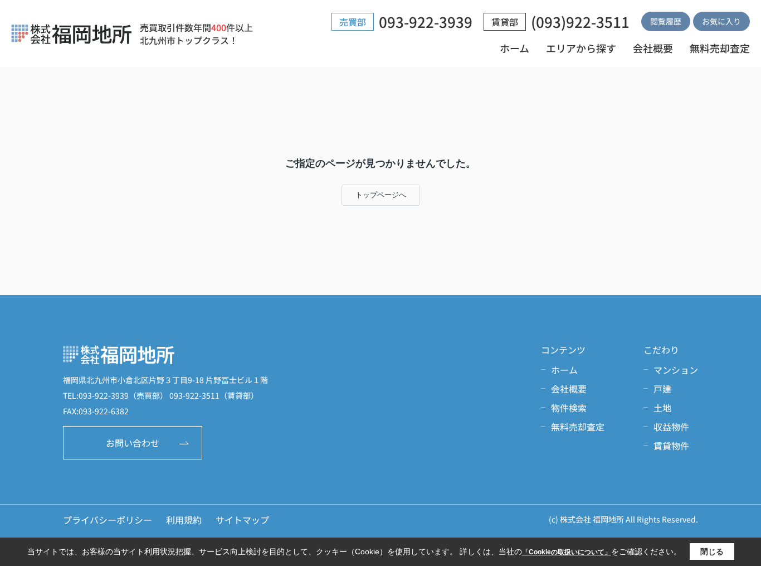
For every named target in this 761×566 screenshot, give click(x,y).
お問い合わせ (132, 442)
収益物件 (671, 426)
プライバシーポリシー (107, 519)
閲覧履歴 (665, 21)
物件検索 (569, 407)
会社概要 (653, 48)
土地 (662, 407)
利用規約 (184, 519)
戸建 (662, 388)
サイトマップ (242, 519)
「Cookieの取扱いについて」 (566, 552)
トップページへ (380, 195)
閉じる (712, 551)
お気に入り (721, 21)
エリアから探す (581, 48)
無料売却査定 (720, 48)
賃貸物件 (671, 445)
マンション (675, 369)
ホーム (514, 48)
